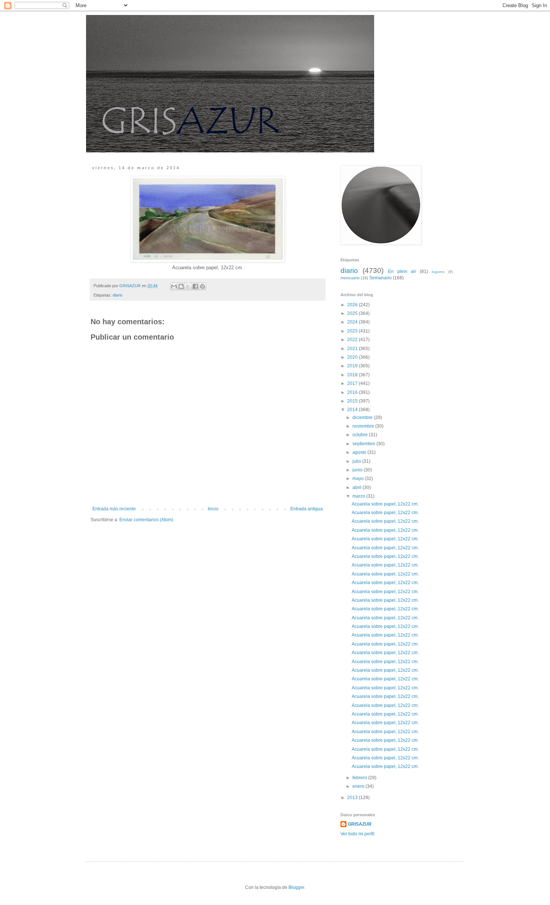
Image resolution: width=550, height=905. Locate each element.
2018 (353, 374)
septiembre (364, 443)
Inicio (213, 508)
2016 (353, 392)
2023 (353, 331)
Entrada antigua (306, 508)
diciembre (363, 417)
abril (357, 487)
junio (358, 470)
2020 (353, 357)
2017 (353, 383)
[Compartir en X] (188, 286)
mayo (358, 478)
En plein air (402, 271)
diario (117, 295)
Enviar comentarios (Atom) (146, 519)
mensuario (350, 278)
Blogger (296, 887)
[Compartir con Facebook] (195, 286)
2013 (353, 797)
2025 (353, 313)
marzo (359, 496)
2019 (353, 365)
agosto (359, 452)
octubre (360, 434)
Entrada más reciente (114, 508)
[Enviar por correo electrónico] (174, 286)
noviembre (363, 426)
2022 (353, 339)
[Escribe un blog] (181, 286)
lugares (438, 272)
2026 (353, 304)
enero (359, 786)
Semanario (380, 277)
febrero (360, 777)
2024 (353, 322)
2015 (353, 401)
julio (357, 461)
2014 (353, 409)
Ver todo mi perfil (357, 833)
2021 (353, 348)
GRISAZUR (360, 824)
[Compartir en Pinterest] (202, 286)
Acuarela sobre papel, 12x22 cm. (385, 504)
